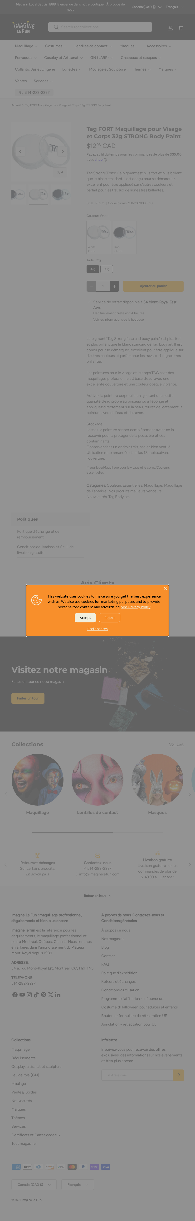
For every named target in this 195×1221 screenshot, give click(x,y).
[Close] (165, 588)
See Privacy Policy (135, 606)
